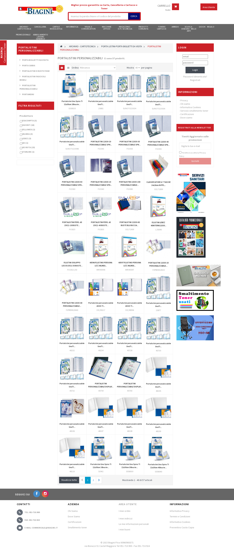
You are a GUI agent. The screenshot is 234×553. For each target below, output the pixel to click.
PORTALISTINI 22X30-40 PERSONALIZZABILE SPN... (158, 143)
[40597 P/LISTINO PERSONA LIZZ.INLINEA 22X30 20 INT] (129, 246)
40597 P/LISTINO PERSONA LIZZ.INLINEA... (129, 264)
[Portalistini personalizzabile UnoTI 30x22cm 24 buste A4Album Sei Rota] (158, 368)
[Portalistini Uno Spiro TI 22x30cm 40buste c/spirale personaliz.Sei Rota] (158, 448)
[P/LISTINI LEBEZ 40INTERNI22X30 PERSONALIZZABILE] (158, 206)
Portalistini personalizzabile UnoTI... (100, 103)
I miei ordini (124, 510)
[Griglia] (62, 67)
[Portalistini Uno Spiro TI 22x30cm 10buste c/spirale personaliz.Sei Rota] (100, 448)
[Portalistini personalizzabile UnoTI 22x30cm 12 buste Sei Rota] (100, 85)
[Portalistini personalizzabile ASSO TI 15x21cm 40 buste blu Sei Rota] (100, 287)
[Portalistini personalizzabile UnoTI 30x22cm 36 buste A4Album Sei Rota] (72, 408)
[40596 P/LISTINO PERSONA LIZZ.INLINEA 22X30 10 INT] (100, 246)
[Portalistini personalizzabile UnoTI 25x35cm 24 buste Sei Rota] (72, 367)
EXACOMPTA (29, 120)
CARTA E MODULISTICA (56, 27)
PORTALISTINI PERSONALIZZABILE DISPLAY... (100, 385)
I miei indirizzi (125, 518)
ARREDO (175, 26)
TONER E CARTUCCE (161, 27)
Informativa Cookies (190, 107)
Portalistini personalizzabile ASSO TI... (100, 304)
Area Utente (128, 504)
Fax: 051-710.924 (32, 520)
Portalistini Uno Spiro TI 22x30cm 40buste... (158, 466)
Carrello (164, 5)
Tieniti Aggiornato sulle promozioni (195, 138)
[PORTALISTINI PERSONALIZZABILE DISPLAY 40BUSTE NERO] (129, 367)
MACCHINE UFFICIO (106, 27)
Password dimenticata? (195, 76)
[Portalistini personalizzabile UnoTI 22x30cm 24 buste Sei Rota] (129, 85)
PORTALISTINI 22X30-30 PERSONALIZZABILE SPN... (130, 143)
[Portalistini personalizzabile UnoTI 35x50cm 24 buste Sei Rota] (72, 327)
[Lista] (68, 67)
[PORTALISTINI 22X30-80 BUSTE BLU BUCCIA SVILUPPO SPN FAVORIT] (129, 206)
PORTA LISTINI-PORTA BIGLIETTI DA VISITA (121, 46)
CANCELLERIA (40, 26)
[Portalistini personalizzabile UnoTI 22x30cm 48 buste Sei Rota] (72, 125)
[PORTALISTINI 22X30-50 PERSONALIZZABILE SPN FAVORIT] (72, 166)
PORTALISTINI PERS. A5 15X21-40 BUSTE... (101, 224)
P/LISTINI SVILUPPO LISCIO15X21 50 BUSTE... (72, 264)
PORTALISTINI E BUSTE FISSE (36, 71)
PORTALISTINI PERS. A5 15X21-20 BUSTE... (72, 224)
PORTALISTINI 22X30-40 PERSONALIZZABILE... (72, 304)
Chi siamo (185, 103)
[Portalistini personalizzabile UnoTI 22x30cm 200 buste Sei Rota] (158, 327)
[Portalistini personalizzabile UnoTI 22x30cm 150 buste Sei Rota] (129, 327)
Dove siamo (186, 117)
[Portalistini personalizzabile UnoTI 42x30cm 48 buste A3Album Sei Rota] (72, 448)
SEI (25, 143)
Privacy (184, 100)
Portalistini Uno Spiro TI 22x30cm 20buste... (72, 103)
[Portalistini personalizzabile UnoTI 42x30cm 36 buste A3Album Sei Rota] (158, 408)
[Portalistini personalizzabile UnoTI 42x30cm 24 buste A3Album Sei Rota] (129, 408)
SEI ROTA (28, 147)
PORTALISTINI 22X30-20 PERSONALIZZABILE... (158, 264)
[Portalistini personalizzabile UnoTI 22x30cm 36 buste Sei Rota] (158, 85)
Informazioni (187, 92)
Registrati (195, 80)
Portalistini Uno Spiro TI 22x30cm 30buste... (129, 466)
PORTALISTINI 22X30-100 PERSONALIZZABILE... (129, 183)
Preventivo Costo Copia (182, 527)
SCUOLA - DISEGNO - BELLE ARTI (188, 28)
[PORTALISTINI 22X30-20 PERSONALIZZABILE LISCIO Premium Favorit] (158, 247)
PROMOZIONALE (23, 34)
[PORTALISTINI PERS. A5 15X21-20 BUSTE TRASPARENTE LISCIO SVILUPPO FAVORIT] (72, 206)
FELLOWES (28, 129)
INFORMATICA (72, 26)
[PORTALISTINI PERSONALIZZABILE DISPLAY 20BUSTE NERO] (100, 367)
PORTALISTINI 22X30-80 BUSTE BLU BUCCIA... (130, 224)
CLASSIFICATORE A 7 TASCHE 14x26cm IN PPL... (158, 183)
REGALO (210, 26)
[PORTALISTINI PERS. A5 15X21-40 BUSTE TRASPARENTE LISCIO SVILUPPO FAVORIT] (100, 206)
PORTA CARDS (28, 65)
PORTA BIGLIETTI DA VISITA (35, 60)
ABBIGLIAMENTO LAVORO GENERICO (40, 36)
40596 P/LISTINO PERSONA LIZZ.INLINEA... (101, 264)
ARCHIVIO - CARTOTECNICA (24, 27)
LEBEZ (26, 138)
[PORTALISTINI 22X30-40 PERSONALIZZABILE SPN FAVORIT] (158, 126)
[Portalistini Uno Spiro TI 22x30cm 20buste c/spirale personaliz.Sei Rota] (72, 85)
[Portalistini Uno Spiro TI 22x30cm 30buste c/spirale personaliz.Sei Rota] (129, 448)
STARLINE (28, 152)
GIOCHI (202, 26)
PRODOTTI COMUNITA (143, 27)
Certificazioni (187, 114)
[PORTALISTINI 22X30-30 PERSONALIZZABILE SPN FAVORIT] (129, 125)
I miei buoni (124, 529)
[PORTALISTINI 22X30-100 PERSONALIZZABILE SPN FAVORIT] (129, 166)
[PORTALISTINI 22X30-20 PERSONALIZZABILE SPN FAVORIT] (100, 125)
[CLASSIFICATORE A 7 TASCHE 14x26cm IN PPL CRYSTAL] (158, 166)
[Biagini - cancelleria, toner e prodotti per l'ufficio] (40, 9)
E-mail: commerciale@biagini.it (41, 527)
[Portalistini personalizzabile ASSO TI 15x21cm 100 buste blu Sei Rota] (129, 287)
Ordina (75, 67)
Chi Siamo (73, 510)
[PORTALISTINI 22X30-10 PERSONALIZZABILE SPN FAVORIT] (100, 166)
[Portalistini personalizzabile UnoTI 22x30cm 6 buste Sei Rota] (158, 287)
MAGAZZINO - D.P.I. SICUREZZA (125, 27)
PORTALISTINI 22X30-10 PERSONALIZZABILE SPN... (101, 183)
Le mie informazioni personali (134, 524)
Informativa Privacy (179, 510)
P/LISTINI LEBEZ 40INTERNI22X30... (158, 224)
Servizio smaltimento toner (194, 110)
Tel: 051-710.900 (32, 512)
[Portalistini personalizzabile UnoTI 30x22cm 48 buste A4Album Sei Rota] (100, 408)
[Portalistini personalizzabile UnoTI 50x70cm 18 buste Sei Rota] (100, 327)
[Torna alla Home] (61, 46)
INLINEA (27, 134)
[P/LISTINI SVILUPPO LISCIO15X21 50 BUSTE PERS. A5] (72, 246)
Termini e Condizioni (180, 516)
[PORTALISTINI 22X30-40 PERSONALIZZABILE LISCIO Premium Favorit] (72, 287)
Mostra (130, 67)
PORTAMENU (28, 94)
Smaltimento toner (77, 527)
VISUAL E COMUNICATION (88, 27)
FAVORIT (28, 125)
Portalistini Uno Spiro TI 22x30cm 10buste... (100, 466)
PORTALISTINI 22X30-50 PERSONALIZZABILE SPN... (72, 183)
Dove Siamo (74, 516)
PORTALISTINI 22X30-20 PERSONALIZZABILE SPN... (101, 143)
